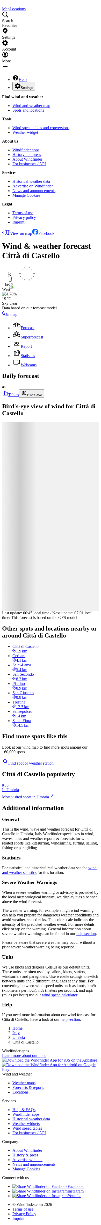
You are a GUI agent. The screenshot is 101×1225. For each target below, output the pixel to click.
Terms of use (22, 213)
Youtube (74, 1196)
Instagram (76, 1191)
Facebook (46, 233)
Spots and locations (28, 110)
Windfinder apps (25, 150)
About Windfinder (27, 159)
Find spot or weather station (31, 763)
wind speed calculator (59, 995)
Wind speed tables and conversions (40, 128)
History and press (26, 154)
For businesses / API (29, 164)
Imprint (18, 222)
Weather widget (25, 132)
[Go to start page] (2, 4)
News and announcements (33, 190)
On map (10, 314)
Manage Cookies (26, 195)
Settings (27, 88)
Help (23, 79)
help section (86, 933)
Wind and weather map (31, 105)
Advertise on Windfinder (32, 186)
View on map (21, 233)
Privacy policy (24, 217)
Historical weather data (31, 181)
